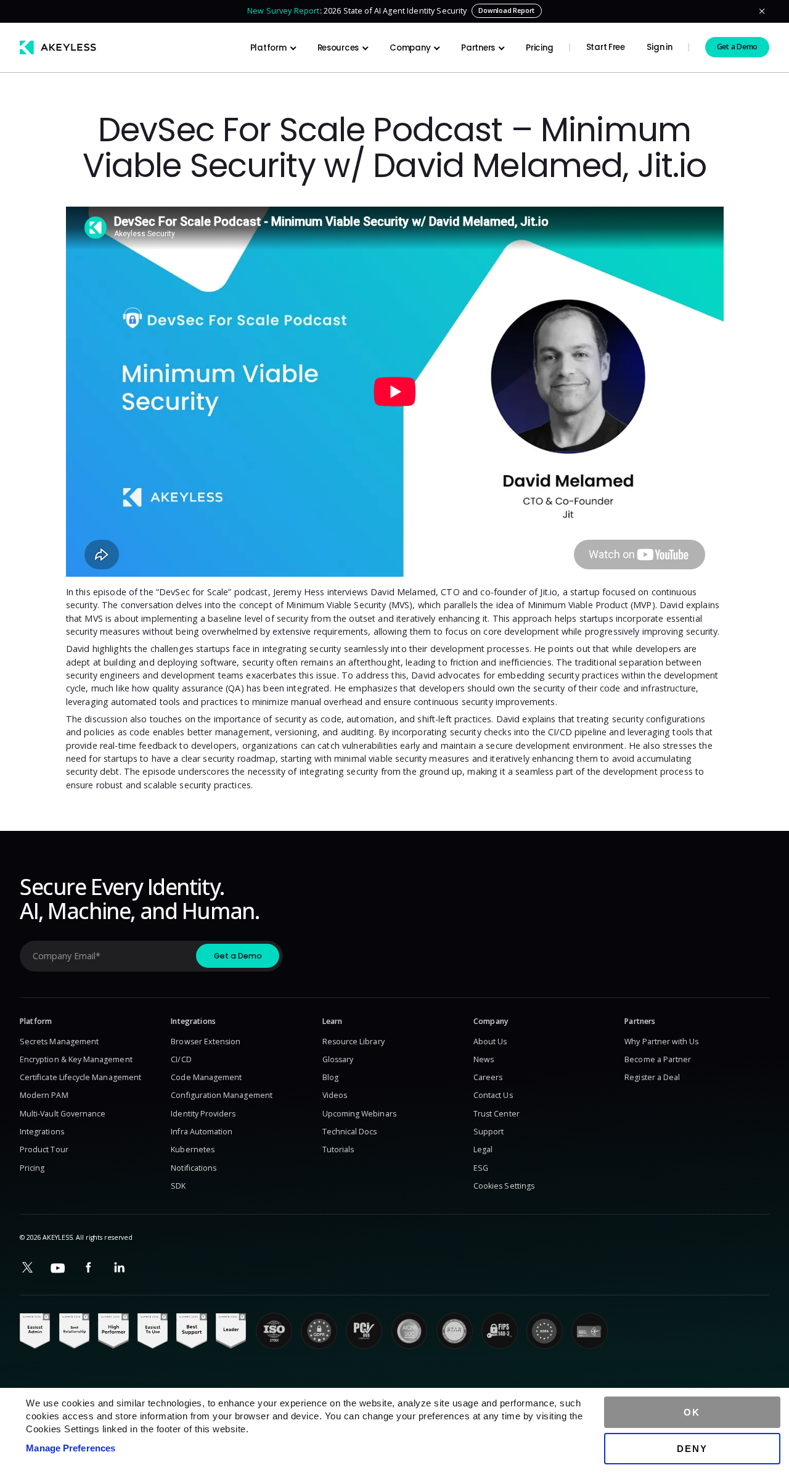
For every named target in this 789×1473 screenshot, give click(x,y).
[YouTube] (58, 1268)
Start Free (605, 47)
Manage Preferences (70, 1448)
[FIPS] (499, 1330)
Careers (487, 1077)
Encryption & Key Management (76, 1059)
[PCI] (364, 1330)
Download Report (506, 10)
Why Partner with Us (661, 1041)
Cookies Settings (503, 1186)
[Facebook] (89, 1267)
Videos (334, 1095)
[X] (27, 1267)
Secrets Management (59, 1041)
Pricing (539, 48)
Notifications (193, 1168)
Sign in (659, 47)
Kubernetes (193, 1149)
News (483, 1059)
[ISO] (274, 1330)
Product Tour (44, 1149)
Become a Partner (657, 1059)
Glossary (338, 1059)
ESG (480, 1168)
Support (488, 1131)
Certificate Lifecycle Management (80, 1077)
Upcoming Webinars (359, 1113)
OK (692, 1412)
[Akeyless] (58, 47)
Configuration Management (221, 1095)
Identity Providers (203, 1113)
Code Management (206, 1077)
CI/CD (181, 1059)
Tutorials (338, 1149)
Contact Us (493, 1095)
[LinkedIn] (119, 1267)
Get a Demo (737, 46)
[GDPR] (319, 1330)
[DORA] (544, 1330)
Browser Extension (205, 1041)
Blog (330, 1077)
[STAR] (454, 1330)
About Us (490, 1041)
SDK (178, 1186)
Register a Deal (652, 1077)
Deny (692, 1448)
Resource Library (353, 1041)
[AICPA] (409, 1330)
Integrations (42, 1131)
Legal (483, 1149)
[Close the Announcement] (761, 11)
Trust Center (496, 1113)
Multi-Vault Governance (62, 1113)
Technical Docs (349, 1131)
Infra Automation (201, 1131)
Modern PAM (44, 1095)
